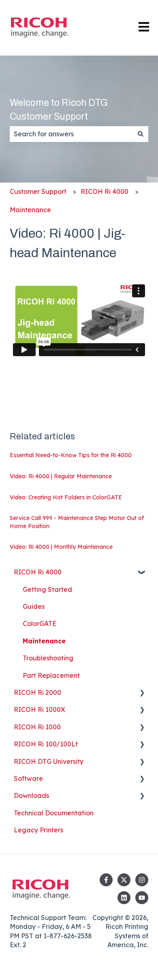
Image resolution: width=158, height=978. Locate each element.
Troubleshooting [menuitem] (48, 658)
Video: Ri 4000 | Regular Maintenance (61, 476)
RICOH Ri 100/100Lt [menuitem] (46, 744)
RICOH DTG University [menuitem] (48, 761)
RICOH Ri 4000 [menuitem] (38, 572)
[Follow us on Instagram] (141, 879)
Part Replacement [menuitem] (51, 675)
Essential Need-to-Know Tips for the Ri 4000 (71, 455)
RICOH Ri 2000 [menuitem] (37, 692)
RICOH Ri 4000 (104, 191)
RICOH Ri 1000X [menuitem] (39, 709)
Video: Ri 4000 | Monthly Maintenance (61, 546)
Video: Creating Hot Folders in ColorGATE (66, 497)
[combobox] (71, 134)
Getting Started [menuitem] (47, 589)
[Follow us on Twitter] (123, 879)
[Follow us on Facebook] (106, 879)
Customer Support (38, 191)
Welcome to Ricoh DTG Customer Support (59, 110)
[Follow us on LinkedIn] (123, 897)
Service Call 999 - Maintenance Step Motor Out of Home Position (77, 522)
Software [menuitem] (28, 778)
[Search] (140, 134)
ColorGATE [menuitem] (39, 623)
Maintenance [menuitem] (44, 641)
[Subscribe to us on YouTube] (141, 897)
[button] (141, 572)
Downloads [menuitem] (31, 795)
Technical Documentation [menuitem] (54, 813)
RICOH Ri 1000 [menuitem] (37, 727)
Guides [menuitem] (34, 606)
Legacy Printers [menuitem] (38, 830)
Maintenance (30, 210)
